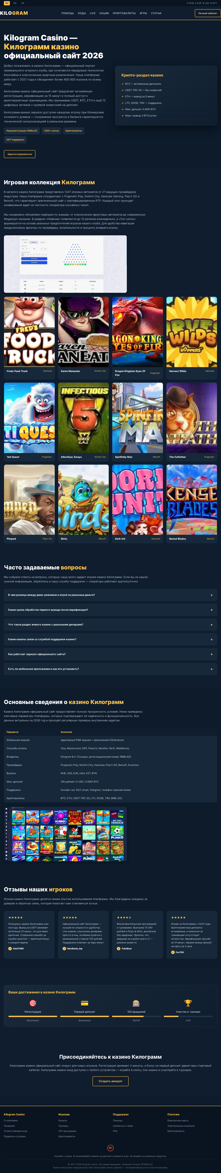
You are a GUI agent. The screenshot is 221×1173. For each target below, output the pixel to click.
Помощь (67, 13)
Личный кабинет (207, 13)
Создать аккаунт (110, 1081)
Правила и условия (15, 1136)
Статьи (156, 13)
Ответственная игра (15, 1131)
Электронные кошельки (181, 1125)
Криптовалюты (124, 13)
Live (92, 13)
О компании (11, 1120)
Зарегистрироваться (19, 154)
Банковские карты (177, 1120)
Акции (104, 13)
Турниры (63, 1125)
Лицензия (9, 1125)
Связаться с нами (123, 1125)
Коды (82, 13)
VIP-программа (67, 1131)
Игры (143, 13)
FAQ (115, 1131)
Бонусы (62, 1120)
